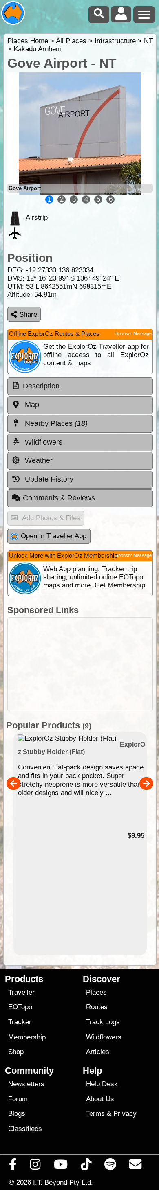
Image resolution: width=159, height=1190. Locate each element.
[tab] (80, 386)
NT (148, 41)
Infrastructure (115, 41)
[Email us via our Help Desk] (135, 1166)
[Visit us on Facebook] (13, 1166)
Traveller (21, 992)
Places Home (27, 41)
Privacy (125, 1114)
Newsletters (26, 1084)
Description (41, 386)
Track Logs (103, 1022)
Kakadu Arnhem (37, 49)
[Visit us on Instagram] (35, 1166)
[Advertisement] (80, 664)
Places (96, 992)
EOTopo (20, 1007)
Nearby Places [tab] (55, 423)
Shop (16, 1052)
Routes (97, 1007)
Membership (27, 1037)
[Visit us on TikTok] (85, 1166)
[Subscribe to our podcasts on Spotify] (110, 1166)
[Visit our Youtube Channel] (61, 1166)
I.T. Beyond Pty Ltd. (63, 1182)
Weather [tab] (38, 460)
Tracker (19, 1022)
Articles (97, 1052)
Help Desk (102, 1084)
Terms (95, 1114)
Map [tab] (31, 405)
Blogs (16, 1114)
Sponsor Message (133, 333)
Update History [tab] (48, 479)
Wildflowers (103, 1037)
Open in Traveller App (53, 536)
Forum (18, 1099)
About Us (100, 1099)
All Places (71, 41)
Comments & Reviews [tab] (59, 498)
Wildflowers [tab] (42, 442)
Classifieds (25, 1129)
